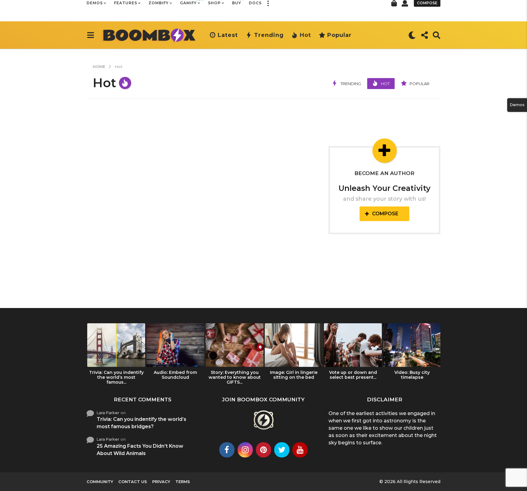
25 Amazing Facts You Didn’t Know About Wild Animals (140, 449)
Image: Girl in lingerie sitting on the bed (293, 375)
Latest (228, 35)
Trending (269, 35)
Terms (182, 481)
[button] (90, 35)
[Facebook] (227, 449)
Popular (339, 35)
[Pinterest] (263, 449)
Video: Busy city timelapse (412, 375)
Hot (305, 35)
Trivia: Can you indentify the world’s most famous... (116, 377)
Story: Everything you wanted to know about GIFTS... (235, 377)
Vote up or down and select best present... (353, 375)
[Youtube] (300, 449)
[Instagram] (245, 449)
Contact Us (132, 481)
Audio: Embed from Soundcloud (175, 375)
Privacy (161, 481)
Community (100, 481)
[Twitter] (281, 449)
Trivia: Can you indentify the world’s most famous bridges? (141, 422)
